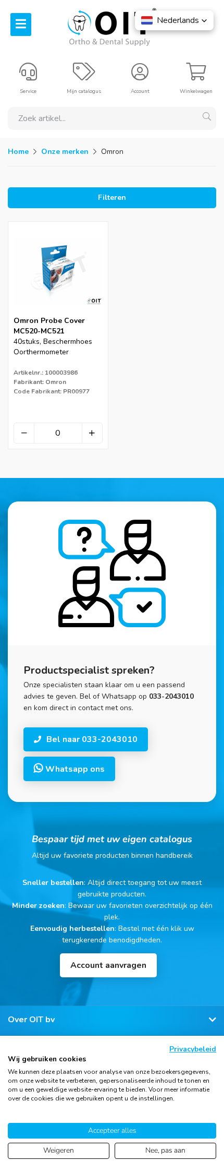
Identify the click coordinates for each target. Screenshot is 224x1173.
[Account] (139, 76)
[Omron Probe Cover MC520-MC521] (58, 312)
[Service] (28, 76)
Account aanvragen (108, 965)
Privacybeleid (192, 1049)
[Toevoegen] (92, 433)
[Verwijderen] (24, 433)
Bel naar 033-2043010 (92, 739)
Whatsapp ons (74, 769)
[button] (174, 20)
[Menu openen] (20, 24)
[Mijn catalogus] (84, 76)
